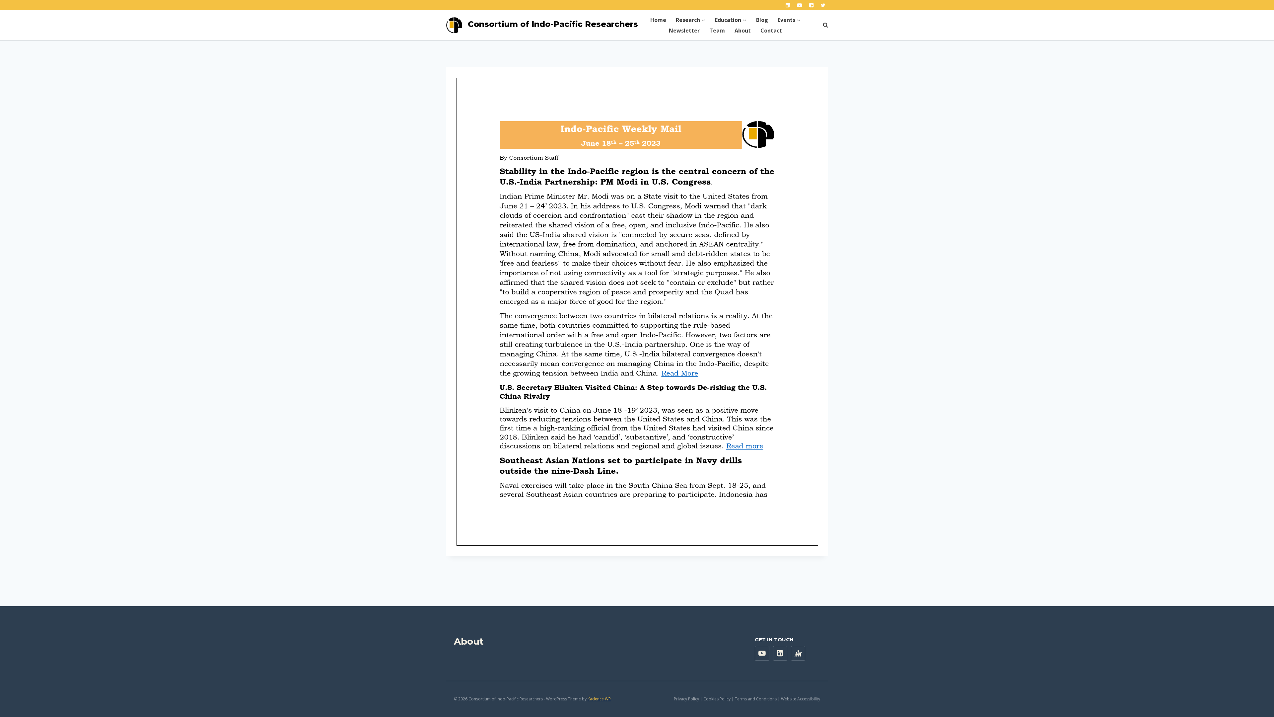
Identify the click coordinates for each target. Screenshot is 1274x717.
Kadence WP (599, 699)
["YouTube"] (800, 5)
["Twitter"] (823, 5)
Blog (762, 20)
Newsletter (684, 30)
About (743, 30)
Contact (771, 30)
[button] (703, 20)
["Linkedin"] (788, 5)
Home (658, 20)
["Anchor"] (798, 653)
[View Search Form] (822, 25)
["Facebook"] (811, 5)
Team (717, 30)
